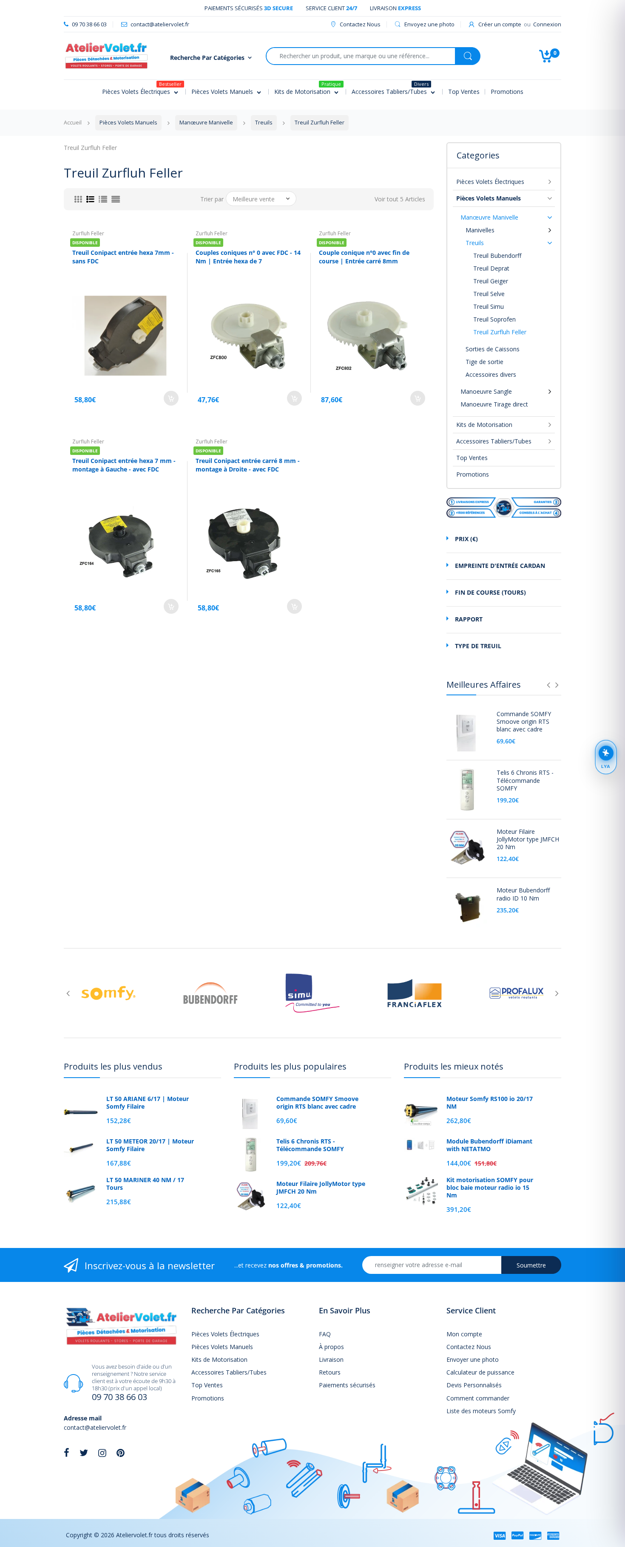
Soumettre (531, 1265)
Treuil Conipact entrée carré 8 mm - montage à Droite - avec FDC (248, 465)
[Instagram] (102, 1452)
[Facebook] (66, 1452)
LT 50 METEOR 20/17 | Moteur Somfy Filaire (150, 1145)
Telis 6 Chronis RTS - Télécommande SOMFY (525, 780)
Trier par (212, 199)
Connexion (547, 24)
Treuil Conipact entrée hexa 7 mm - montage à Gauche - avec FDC (124, 465)
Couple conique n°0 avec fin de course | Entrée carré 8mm (364, 256)
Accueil (73, 122)
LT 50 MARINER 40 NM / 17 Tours (145, 1183)
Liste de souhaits (400, 434)
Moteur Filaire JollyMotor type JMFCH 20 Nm (528, 839)
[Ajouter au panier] (171, 398)
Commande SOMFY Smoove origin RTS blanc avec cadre (524, 721)
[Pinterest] (120, 1452)
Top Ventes (472, 458)
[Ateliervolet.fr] (106, 55)
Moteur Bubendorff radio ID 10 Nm (523, 894)
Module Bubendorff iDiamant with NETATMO (489, 1145)
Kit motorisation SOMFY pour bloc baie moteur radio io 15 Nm (489, 1187)
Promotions (472, 474)
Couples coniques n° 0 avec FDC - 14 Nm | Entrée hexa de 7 (248, 256)
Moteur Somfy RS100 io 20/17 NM (489, 1102)
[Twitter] (84, 1452)
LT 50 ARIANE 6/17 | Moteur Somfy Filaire (147, 1102)
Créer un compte (500, 24)
